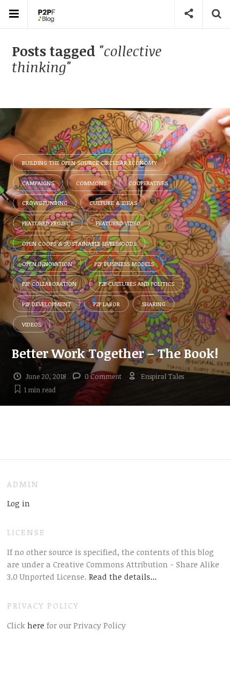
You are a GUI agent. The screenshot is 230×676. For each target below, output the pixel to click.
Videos (31, 324)
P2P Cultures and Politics (136, 283)
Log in (18, 503)
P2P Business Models (124, 264)
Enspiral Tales (162, 376)
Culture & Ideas (113, 203)
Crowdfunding (44, 203)
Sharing (153, 304)
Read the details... (123, 576)
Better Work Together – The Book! (115, 353)
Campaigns (38, 183)
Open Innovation (47, 264)
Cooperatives (148, 183)
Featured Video (118, 223)
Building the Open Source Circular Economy (89, 162)
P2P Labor (106, 304)
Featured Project (48, 223)
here (34, 625)
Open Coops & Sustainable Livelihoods (79, 243)
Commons (91, 183)
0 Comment (103, 376)
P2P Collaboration (49, 283)
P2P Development (46, 304)
